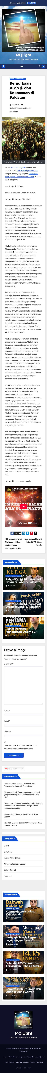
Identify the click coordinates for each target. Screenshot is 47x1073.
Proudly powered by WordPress (16, 1048)
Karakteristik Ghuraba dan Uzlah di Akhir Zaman (23, 990)
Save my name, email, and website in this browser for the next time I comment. (20, 747)
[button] (39, 66)
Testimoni (8, 876)
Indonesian (12, 769)
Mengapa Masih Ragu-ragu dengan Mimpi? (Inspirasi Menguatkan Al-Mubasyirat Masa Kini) (22, 794)
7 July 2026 (12, 996)
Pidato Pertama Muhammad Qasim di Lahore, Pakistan (19, 631)
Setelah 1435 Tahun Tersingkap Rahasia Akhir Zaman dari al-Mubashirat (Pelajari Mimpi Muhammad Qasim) (23, 805)
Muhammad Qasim (18, 167)
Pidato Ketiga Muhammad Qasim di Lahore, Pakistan (23, 581)
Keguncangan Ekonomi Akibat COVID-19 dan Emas (33, 542)
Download (8, 852)
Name (7, 711)
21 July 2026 (13, 944)
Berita (6, 846)
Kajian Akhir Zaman (12, 858)
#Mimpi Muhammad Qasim (20, 108)
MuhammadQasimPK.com (27, 171)
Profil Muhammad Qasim (17, 1057)
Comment (8, 664)
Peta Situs (27, 1068)
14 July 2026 (13, 970)
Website (7, 731)
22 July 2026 (13, 918)
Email (7, 721)
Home (5, 1057)
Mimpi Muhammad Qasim (17, 78)
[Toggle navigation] (21, 66)
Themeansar (23, 1051)
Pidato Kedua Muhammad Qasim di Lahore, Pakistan (23, 605)
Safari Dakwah (10, 870)
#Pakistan (14, 112)
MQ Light (23, 55)
